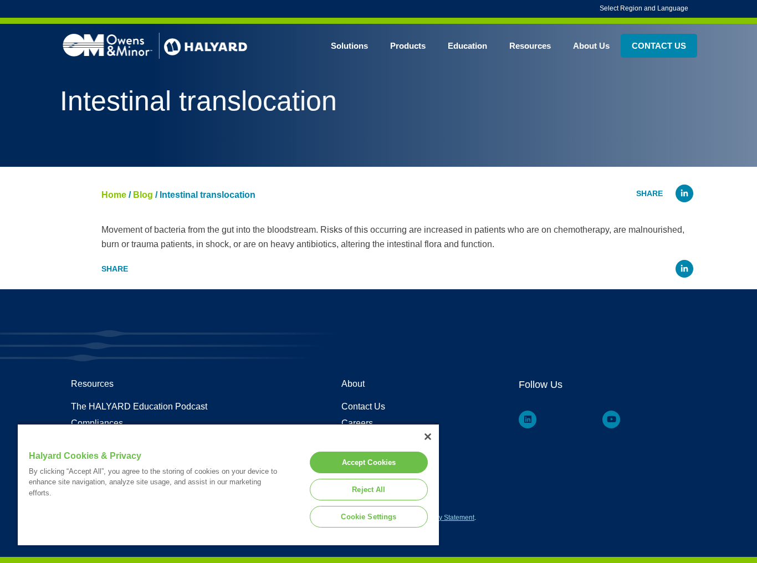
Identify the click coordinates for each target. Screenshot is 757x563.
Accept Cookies (369, 462)
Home (113, 194)
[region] (228, 484)
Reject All (368, 489)
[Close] (427, 436)
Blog (143, 194)
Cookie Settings (368, 517)
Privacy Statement (447, 517)
